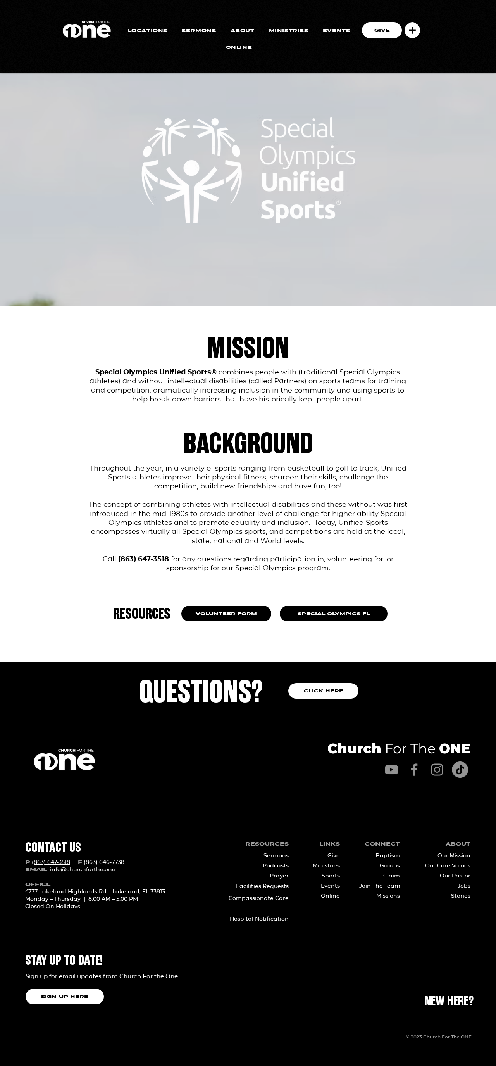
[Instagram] (437, 769)
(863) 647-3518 (143, 559)
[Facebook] (414, 769)
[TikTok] (460, 769)
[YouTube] (391, 769)
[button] (412, 30)
